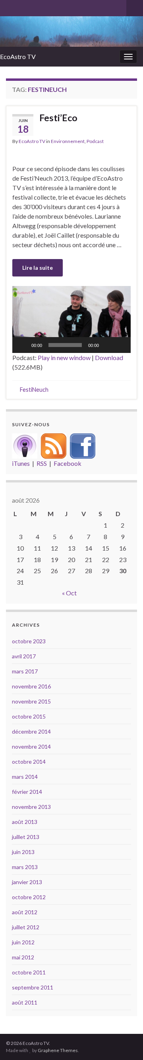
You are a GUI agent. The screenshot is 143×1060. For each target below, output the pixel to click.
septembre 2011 (32, 987)
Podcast (95, 141)
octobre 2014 (29, 761)
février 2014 (27, 791)
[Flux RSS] (53, 445)
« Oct (69, 593)
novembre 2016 (31, 686)
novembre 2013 (31, 806)
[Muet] (108, 345)
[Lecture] (23, 345)
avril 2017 (24, 656)
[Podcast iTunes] (24, 445)
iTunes (21, 463)
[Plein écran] (120, 345)
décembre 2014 (31, 731)
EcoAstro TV (18, 56)
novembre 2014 (31, 746)
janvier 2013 (27, 882)
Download (109, 357)
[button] (71, 320)
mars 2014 (25, 776)
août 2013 (24, 821)
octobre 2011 (29, 972)
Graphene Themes (58, 1050)
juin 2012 (23, 942)
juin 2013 (23, 851)
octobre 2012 (29, 897)
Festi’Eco (58, 117)
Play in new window (64, 357)
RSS (42, 463)
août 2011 (24, 1002)
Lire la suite (37, 267)
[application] (71, 319)
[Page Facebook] (82, 445)
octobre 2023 (29, 641)
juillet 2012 (25, 927)
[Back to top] (125, 1042)
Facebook (67, 463)
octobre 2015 (29, 716)
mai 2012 (23, 957)
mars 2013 (25, 867)
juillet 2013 (25, 836)
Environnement (68, 141)
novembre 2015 (31, 701)
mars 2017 (25, 671)
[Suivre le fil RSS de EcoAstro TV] (10, 6)
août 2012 (24, 912)
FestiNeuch (34, 389)
